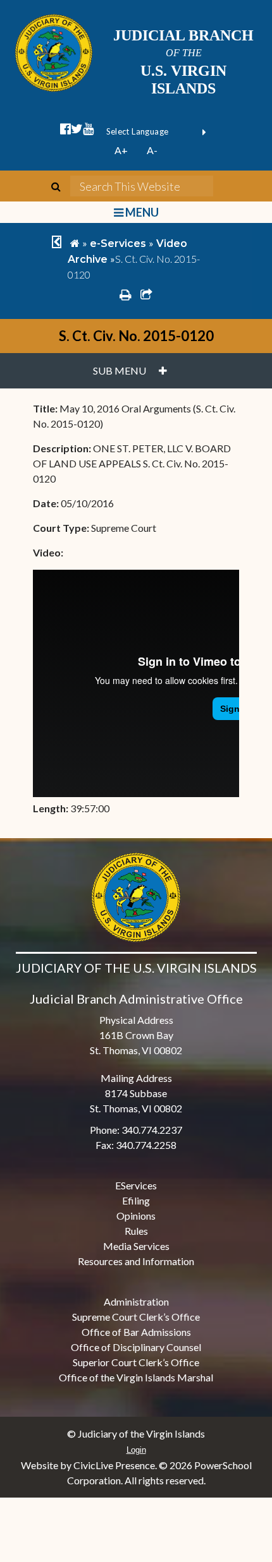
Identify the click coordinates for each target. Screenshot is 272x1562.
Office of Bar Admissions (136, 1332)
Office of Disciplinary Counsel (136, 1347)
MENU (141, 212)
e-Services (118, 243)
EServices (136, 1185)
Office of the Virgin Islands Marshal (136, 1377)
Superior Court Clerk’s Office (136, 1362)
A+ (121, 150)
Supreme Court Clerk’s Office (136, 1317)
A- (152, 150)
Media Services (136, 1246)
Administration (136, 1301)
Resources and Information (136, 1261)
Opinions (136, 1216)
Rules (136, 1231)
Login (136, 1450)
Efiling (136, 1200)
